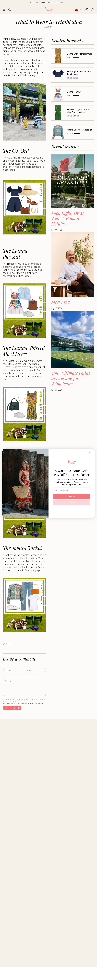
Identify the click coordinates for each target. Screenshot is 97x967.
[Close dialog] (89, 452)
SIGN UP (71, 496)
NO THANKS (71, 502)
